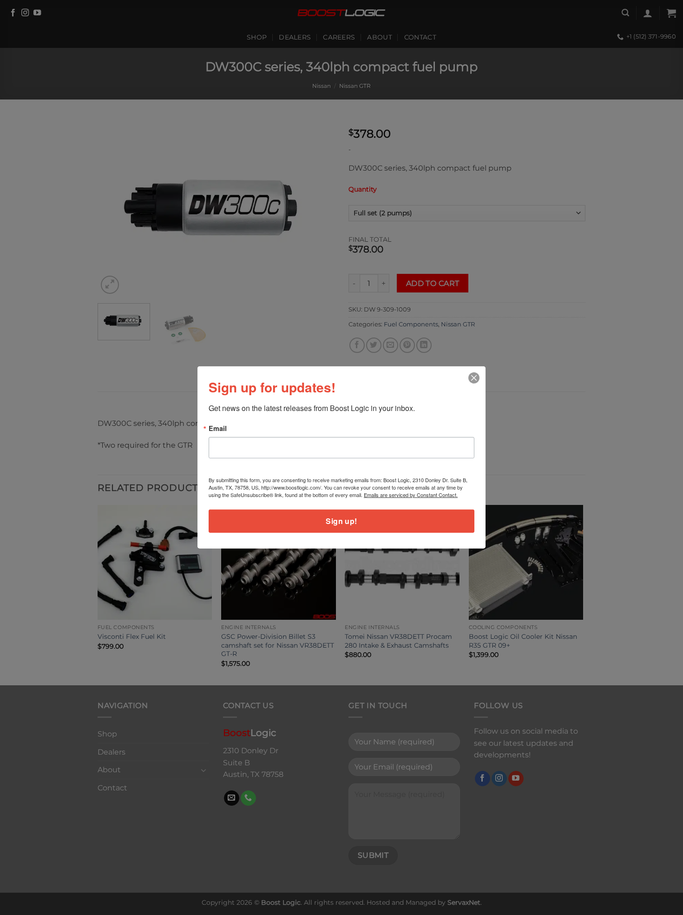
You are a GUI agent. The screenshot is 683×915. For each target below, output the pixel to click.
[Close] (474, 378)
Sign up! (341, 521)
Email (218, 428)
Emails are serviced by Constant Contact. (411, 494)
